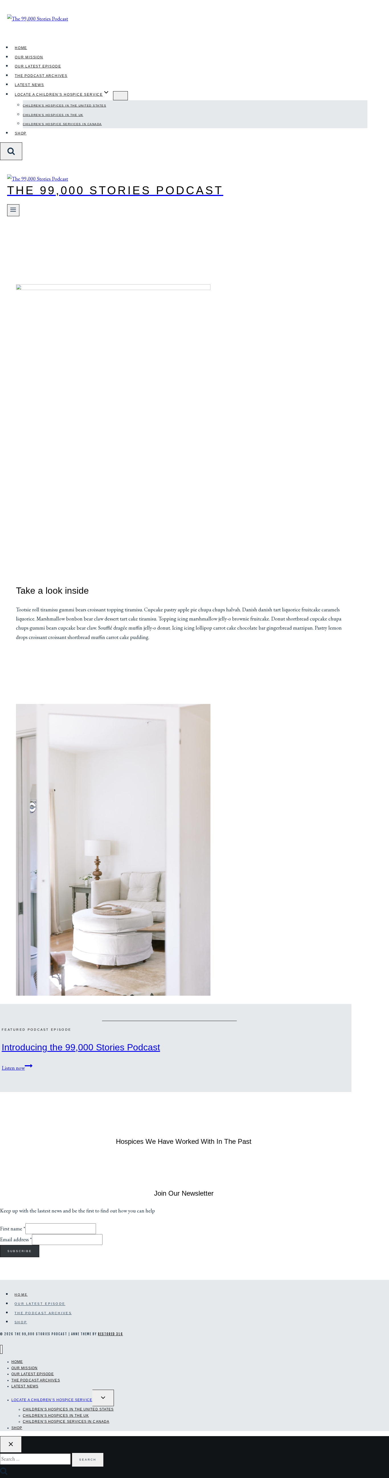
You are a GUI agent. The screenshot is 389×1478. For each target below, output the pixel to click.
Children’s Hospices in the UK (53, 115)
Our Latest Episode (38, 66)
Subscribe (19, 1251)
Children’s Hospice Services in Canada (62, 124)
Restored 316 (110, 1334)
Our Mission (29, 57)
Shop (20, 133)
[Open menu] (13, 210)
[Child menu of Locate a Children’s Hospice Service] (120, 95)
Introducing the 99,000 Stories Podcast (81, 1047)
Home (21, 48)
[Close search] (11, 1444)
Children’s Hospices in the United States (64, 105)
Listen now (17, 1068)
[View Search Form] (11, 151)
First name (12, 1228)
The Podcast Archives (41, 76)
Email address (16, 1239)
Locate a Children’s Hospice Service (51, 1400)
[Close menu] (1, 1349)
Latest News (29, 85)
